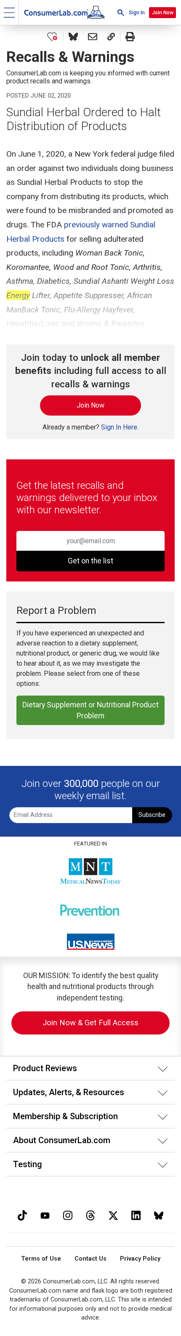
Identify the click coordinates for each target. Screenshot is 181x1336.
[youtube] (45, 1214)
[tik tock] (22, 1214)
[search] (121, 12)
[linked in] (136, 1214)
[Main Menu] (9, 12)
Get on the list (90, 561)
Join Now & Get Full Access (90, 1022)
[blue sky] (158, 1214)
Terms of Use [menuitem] (41, 1258)
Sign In (137, 13)
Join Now (162, 13)
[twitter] (113, 1214)
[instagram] (67, 1214)
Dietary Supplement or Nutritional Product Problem (90, 710)
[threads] (90, 1214)
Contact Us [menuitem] (90, 1258)
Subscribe (151, 815)
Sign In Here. (119, 427)
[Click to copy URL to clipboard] (111, 36)
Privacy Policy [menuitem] (140, 1258)
